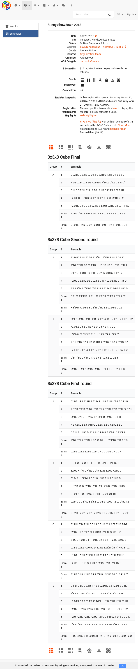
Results (13, 26)
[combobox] (93, 14)
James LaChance (89, 61)
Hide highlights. (88, 115)
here (114, 108)
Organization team (90, 54)
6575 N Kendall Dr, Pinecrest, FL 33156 (101, 46)
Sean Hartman (118, 128)
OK (122, 665)
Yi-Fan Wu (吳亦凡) (90, 121)
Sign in (130, 14)
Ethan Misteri (125, 125)
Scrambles (15, 33)
